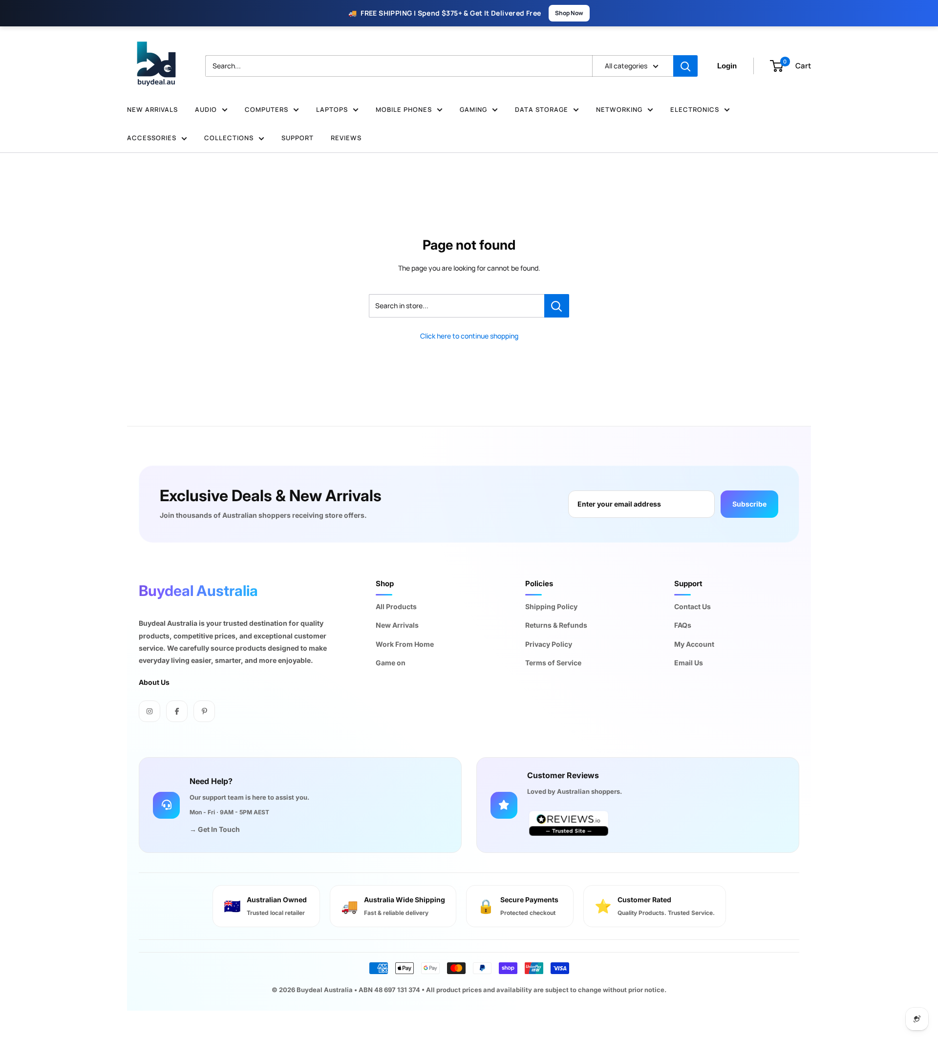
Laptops (332, 109)
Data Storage (541, 109)
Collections (229, 137)
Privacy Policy (548, 644)
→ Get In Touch (215, 829)
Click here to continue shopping (469, 335)
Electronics (694, 109)
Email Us (688, 662)
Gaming (473, 109)
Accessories (151, 137)
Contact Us (692, 606)
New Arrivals (152, 109)
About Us (154, 682)
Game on (390, 662)
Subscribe (749, 504)
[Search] (685, 66)
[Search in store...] (556, 306)
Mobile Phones (404, 109)
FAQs (682, 625)
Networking (619, 109)
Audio (206, 109)
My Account (694, 644)
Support (297, 137)
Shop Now (569, 13)
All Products (396, 606)
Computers (266, 109)
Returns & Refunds (556, 625)
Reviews (346, 137)
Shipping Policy (551, 606)
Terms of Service (553, 662)
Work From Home (405, 644)
